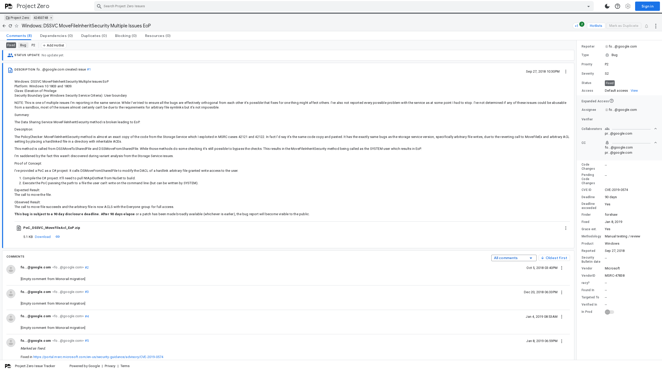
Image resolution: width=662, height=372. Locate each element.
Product (587, 243)
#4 (86, 316)
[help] (617, 6)
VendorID (588, 275)
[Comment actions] (562, 268)
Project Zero (20, 18)
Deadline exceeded (589, 206)
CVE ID (587, 190)
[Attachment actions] (566, 228)
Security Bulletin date (591, 260)
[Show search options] (588, 6)
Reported (588, 251)
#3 (86, 292)
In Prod (587, 312)
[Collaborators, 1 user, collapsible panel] (631, 128)
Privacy (110, 366)
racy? (586, 283)
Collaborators (592, 129)
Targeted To (590, 297)
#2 (86, 267)
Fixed (586, 222)
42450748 (41, 18)
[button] (619, 55)
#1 (89, 69)
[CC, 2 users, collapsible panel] (631, 142)
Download (43, 237)
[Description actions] (566, 71)
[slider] (577, 200)
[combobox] (344, 6)
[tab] (19, 35)
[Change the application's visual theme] (607, 6)
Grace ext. (589, 229)
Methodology (591, 236)
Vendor (587, 268)
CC (584, 143)
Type (585, 55)
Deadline (588, 197)
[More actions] (656, 26)
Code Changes (588, 167)
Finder (586, 214)
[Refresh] (10, 26)
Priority (587, 64)
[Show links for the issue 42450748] (51, 18)
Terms (125, 366)
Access (587, 90)
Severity (588, 73)
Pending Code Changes (588, 179)
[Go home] (4, 26)
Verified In (589, 304)
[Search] (99, 6)
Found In (588, 290)
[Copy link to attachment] (57, 236)
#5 (86, 341)
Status (587, 83)
